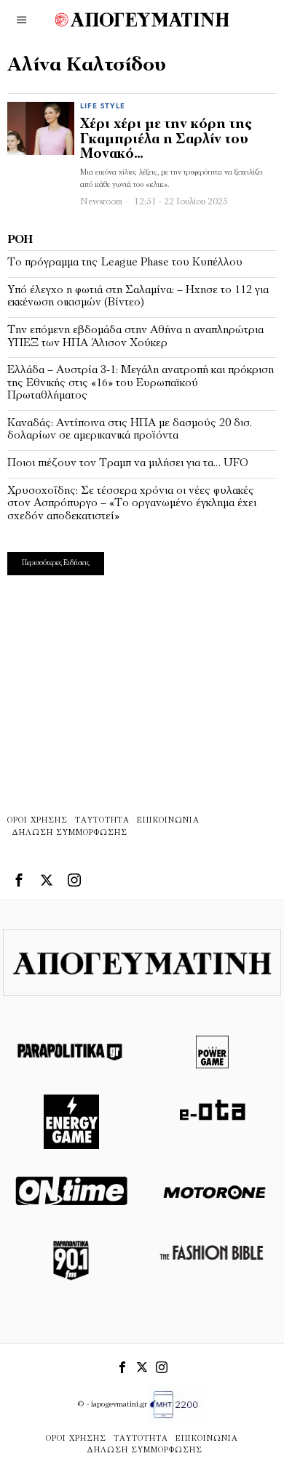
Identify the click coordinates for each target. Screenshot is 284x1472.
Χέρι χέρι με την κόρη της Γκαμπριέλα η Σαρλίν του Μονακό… (166, 140)
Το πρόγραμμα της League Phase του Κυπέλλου (124, 262)
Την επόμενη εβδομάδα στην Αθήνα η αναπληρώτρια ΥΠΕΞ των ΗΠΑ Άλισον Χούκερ (135, 336)
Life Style (102, 107)
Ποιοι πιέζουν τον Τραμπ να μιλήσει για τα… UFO (127, 463)
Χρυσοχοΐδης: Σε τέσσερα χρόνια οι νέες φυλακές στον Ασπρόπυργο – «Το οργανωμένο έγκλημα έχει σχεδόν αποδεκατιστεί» (131, 503)
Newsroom (101, 202)
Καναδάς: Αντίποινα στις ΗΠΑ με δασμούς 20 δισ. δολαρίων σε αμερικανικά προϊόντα (129, 429)
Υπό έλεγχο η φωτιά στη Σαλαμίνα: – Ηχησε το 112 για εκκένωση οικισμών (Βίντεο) (138, 296)
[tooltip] (19, 880)
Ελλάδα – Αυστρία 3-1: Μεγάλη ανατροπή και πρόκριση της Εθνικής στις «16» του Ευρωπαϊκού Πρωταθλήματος (140, 382)
